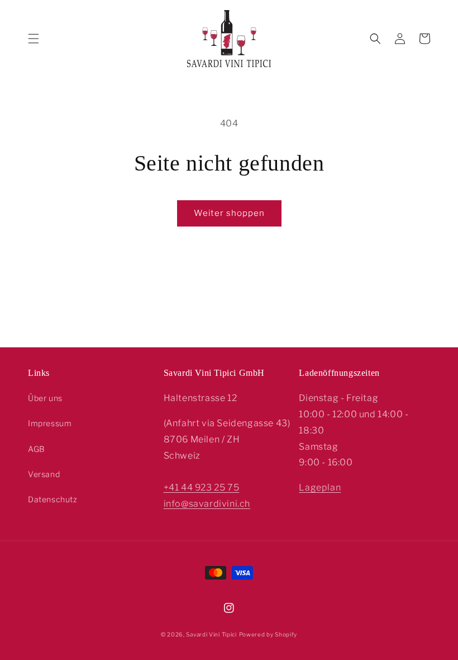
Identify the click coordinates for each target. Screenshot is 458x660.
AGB (36, 449)
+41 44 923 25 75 (202, 487)
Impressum (49, 423)
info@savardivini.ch (207, 503)
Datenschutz (53, 499)
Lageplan (320, 487)
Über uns (45, 398)
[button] (33, 38)
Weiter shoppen (229, 213)
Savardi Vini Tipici (211, 634)
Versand (44, 474)
